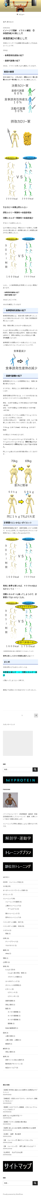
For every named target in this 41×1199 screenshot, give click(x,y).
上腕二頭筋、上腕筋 (12, 1040)
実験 (4, 958)
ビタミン (8, 989)
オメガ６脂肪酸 (13, 1015)
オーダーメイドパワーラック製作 (14, 890)
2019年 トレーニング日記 (12, 882)
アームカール (12, 909)
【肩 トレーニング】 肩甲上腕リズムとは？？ (19, 1146)
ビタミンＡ (11, 992)
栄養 (4, 966)
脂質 (6, 1008)
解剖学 (5, 1048)
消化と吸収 (9, 1004)
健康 (4, 950)
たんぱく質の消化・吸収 (16, 973)
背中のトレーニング (12, 917)
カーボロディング (11, 981)
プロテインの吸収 (14, 977)
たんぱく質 (9, 969)
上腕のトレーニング (12, 905)
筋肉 (4, 1033)
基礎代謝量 (9, 1001)
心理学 (5, 962)
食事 (4, 1056)
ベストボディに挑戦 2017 (12, 922)
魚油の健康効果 (10, 1028)
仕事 (4, 938)
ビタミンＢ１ (12, 996)
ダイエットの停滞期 (12, 985)
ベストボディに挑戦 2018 (12, 926)
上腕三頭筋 (9, 1036)
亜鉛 (6, 933)
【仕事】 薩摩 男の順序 (12, 1134)
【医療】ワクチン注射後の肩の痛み (15, 1122)
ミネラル (6, 930)
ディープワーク (10, 941)
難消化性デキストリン (12, 1064)
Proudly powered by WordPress (13, 1194)
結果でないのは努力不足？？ (12, 1115)
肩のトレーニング (11, 913)
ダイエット (6, 894)
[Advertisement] (18, 743)
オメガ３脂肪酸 (13, 1012)
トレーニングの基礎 (12, 902)
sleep (7, 953)
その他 (5, 886)
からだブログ (18, 4)
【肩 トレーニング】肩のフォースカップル (18, 1140)
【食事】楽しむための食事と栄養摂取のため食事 (19, 1128)
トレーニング (7, 898)
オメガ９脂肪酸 (13, 1019)
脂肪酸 (10, 1023)
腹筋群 (7, 1044)
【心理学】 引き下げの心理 (12, 1152)
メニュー (21, 14)
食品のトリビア (10, 1067)
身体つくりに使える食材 (13, 1060)
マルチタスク (9, 945)
